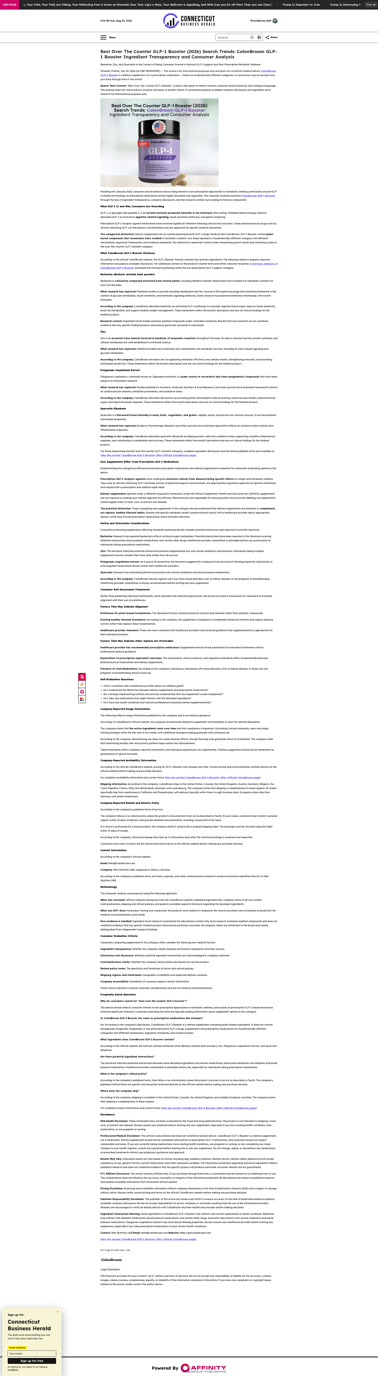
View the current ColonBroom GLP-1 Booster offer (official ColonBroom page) (148, 455)
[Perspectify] (82, 684)
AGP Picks (9, 4)
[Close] (57, 1311)
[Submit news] (82, 677)
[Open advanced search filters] (259, 37)
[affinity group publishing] (82, 691)
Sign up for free (32, 1361)
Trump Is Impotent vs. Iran (301, 4)
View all (370, 4)
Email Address (17, 1347)
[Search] (252, 37)
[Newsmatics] (82, 699)
